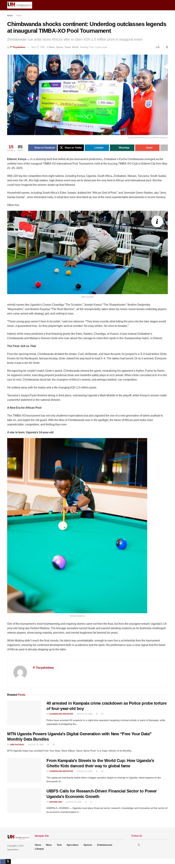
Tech (59, 845)
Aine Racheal (17, 744)
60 (102, 771)
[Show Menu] (160, 5)
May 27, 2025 (38, 47)
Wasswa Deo (55, 802)
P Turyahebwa (17, 47)
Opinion (88, 845)
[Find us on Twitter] (138, 845)
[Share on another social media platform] (164, 147)
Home (10, 15)
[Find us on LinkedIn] (145, 845)
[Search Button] (166, 5)
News (19, 15)
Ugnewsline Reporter (61, 714)
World (75, 47)
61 (91, 802)
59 (102, 714)
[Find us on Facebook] (132, 845)
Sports (59, 47)
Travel (67, 47)
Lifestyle (39, 849)
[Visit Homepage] (19, 5)
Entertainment (104, 845)
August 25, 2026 (84, 714)
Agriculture (72, 845)
